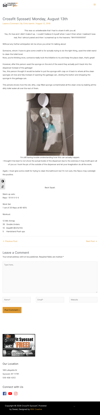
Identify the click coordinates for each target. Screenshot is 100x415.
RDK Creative (36, 409)
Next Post (91, 241)
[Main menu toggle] (94, 4)
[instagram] (16, 394)
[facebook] (5, 394)
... (74, 406)
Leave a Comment (11, 23)
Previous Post (10, 241)
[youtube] (10, 394)
